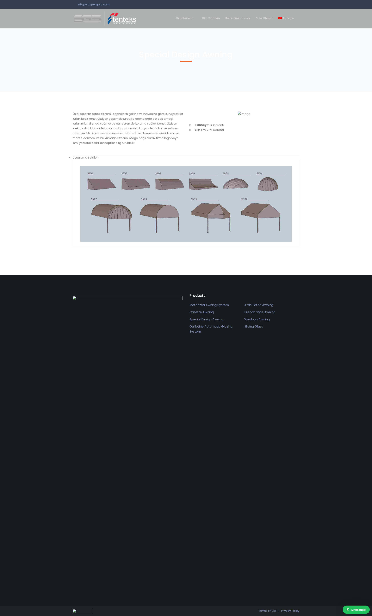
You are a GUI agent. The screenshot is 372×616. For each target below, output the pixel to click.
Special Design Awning (206, 319)
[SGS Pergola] (106, 18)
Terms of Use (267, 611)
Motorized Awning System (209, 305)
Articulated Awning (258, 305)
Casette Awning (201, 312)
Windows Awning (257, 319)
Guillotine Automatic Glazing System (210, 329)
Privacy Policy (290, 611)
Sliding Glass (253, 326)
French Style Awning (259, 312)
